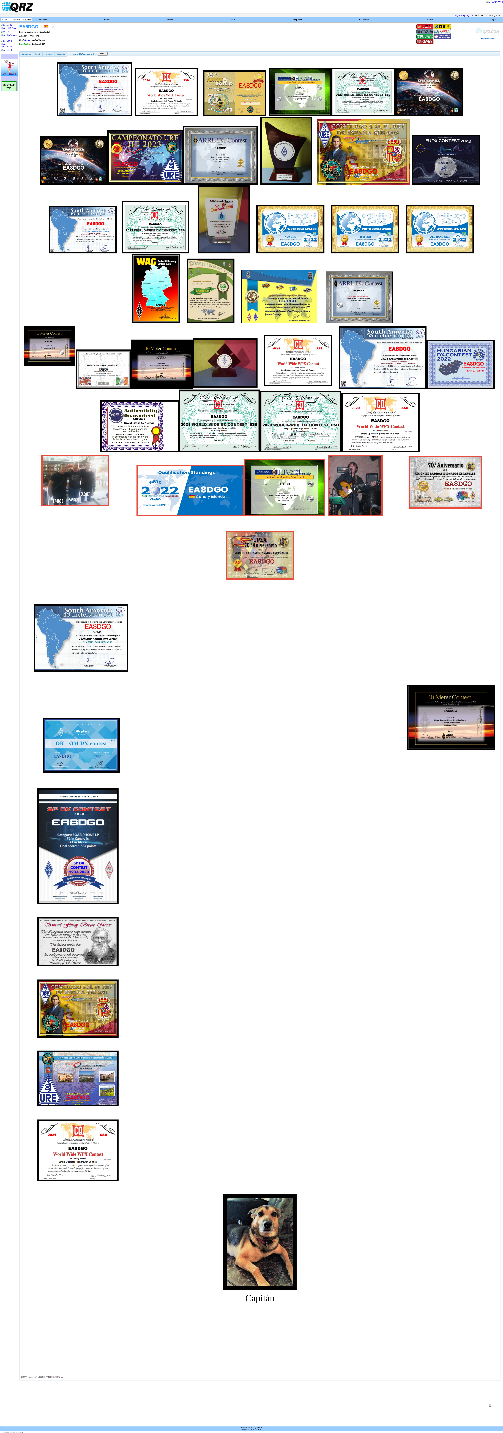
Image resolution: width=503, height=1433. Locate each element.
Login (493, 20)
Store (233, 20)
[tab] (26, 54)
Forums (169, 20)
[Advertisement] (251, 1405)
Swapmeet (297, 20)
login (457, 15)
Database (43, 20)
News (106, 20)
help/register (467, 15)
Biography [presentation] (26, 54)
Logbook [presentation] (49, 54)
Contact (429, 20)
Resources (364, 20)
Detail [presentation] (37, 54)
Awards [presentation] (61, 54)
